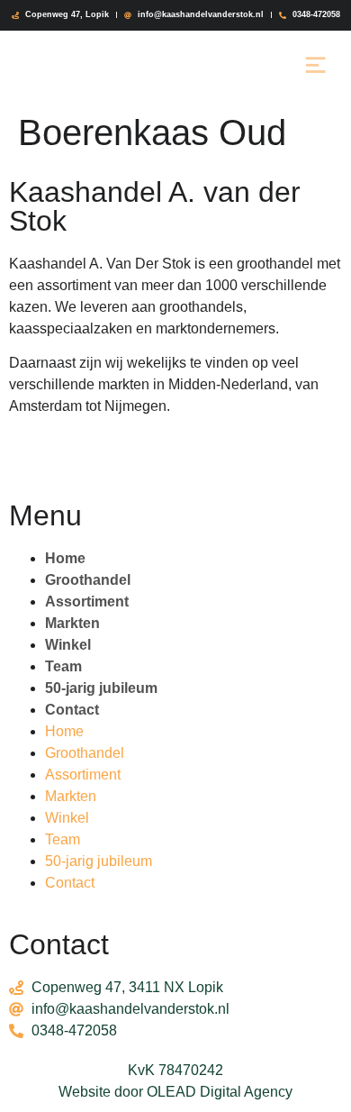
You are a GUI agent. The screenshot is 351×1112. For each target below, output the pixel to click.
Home (65, 558)
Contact (72, 709)
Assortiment (87, 601)
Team (63, 666)
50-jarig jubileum (101, 688)
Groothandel (87, 580)
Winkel (68, 644)
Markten (72, 623)
